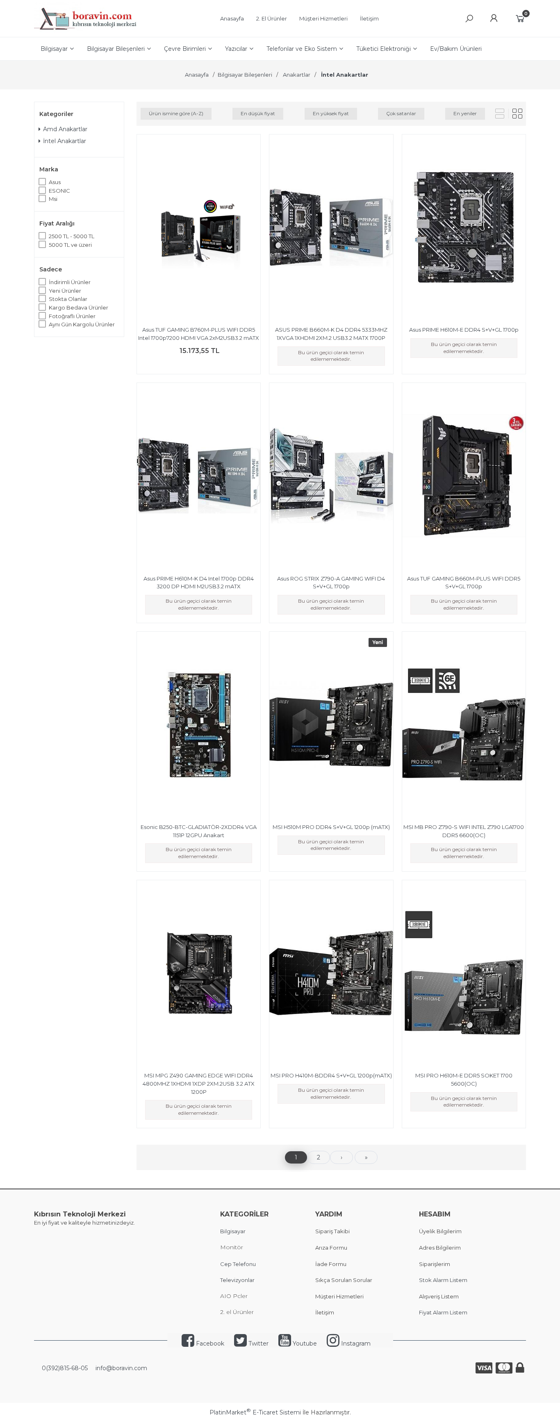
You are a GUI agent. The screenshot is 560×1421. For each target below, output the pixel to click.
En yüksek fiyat (331, 113)
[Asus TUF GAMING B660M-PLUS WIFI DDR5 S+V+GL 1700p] (464, 477)
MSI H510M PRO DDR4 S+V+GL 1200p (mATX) (331, 827)
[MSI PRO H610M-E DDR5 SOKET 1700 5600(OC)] (464, 974)
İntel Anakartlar (64, 141)
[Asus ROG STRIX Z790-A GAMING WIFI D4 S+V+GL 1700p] (331, 477)
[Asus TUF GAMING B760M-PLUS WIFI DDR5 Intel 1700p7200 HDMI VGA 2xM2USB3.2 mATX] (198, 228)
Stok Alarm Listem (443, 1280)
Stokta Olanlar (68, 299)
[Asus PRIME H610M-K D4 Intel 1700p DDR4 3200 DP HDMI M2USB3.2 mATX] (198, 477)
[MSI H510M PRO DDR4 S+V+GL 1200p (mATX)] (331, 726)
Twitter (258, 1343)
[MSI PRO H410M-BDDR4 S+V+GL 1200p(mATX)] (331, 974)
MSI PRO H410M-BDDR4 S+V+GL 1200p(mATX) (331, 1075)
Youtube (304, 1343)
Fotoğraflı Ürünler (72, 316)
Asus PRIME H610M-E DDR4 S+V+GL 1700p (464, 329)
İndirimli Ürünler (70, 282)
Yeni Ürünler (65, 290)
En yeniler (465, 113)
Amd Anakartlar (65, 129)
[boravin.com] (85, 30)
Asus (55, 182)
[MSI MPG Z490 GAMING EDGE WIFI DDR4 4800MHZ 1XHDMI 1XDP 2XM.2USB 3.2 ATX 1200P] (198, 974)
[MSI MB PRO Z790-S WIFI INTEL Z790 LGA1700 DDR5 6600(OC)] (464, 726)
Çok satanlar (401, 113)
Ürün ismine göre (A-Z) (176, 113)
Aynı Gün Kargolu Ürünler (82, 324)
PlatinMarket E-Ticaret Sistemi (255, 1412)
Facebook (209, 1343)
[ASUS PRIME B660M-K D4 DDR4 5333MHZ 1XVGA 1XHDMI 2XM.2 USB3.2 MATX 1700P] (331, 228)
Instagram (355, 1343)
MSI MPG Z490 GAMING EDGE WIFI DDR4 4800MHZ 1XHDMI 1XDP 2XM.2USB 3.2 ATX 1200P (199, 1083)
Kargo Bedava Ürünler (78, 307)
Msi (53, 199)
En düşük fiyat (258, 113)
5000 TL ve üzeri (70, 244)
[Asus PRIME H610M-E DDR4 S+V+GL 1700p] (464, 228)
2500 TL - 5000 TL (71, 236)
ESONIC (59, 190)
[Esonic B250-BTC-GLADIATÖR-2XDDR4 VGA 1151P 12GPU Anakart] (198, 726)
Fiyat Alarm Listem (443, 1312)
